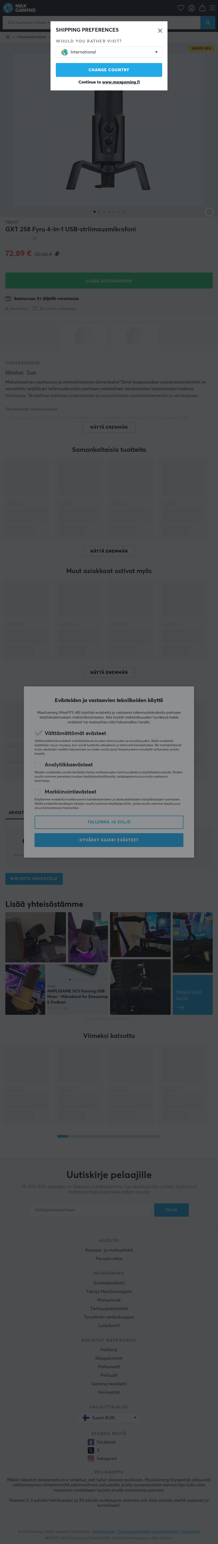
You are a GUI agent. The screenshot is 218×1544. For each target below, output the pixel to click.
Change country (109, 70)
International (83, 52)
